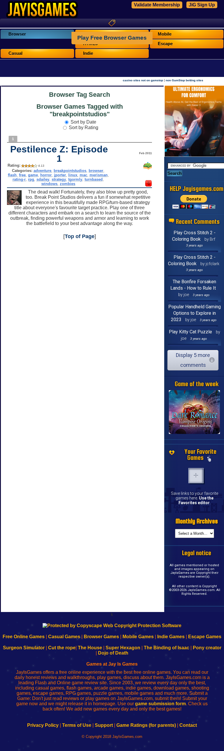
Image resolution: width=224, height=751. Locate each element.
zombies (67, 184)
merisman (99, 175)
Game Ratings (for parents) (146, 725)
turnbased (94, 179)
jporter (60, 175)
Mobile (165, 34)
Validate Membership (157, 4)
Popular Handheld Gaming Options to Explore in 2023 (194, 313)
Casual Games (64, 636)
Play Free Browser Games (112, 38)
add (196, 475)
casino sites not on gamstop (143, 80)
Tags (112, 23)
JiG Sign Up (202, 4)
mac (83, 175)
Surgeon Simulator (24, 647)
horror (46, 175)
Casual (15, 53)
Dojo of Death (113, 652)
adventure (42, 170)
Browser (17, 34)
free (22, 175)
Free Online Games (24, 636)
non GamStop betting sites (184, 80)
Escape (165, 43)
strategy (59, 179)
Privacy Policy (43, 725)
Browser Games (101, 636)
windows (49, 184)
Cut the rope (62, 647)
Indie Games (171, 636)
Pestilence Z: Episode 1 (59, 154)
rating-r (19, 179)
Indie (88, 53)
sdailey (42, 179)
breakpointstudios (70, 170)
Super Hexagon (123, 647)
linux (72, 175)
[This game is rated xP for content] (148, 184)
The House (90, 647)
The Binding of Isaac (166, 647)
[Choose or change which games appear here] (209, 459)
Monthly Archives (197, 521)
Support (104, 725)
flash (12, 175)
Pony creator (207, 647)
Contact (188, 725)
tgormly (75, 179)
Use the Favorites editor (196, 500)
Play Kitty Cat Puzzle (190, 332)
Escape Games (204, 636)
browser (96, 170)
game (33, 175)
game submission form (160, 703)
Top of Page (79, 236)
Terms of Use (76, 725)
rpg (31, 179)
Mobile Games (138, 636)
